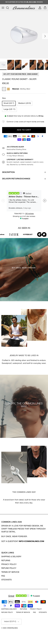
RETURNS (5, 561)
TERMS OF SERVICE (10, 572)
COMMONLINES (12, 628)
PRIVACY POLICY (9, 564)
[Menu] (3, 8)
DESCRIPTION (8, 172)
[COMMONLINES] (24, 8)
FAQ (3, 576)
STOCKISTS (6, 580)
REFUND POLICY (8, 568)
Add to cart (24, 130)
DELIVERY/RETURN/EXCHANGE (16, 179)
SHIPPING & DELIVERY (11, 557)
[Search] (9, 8)
